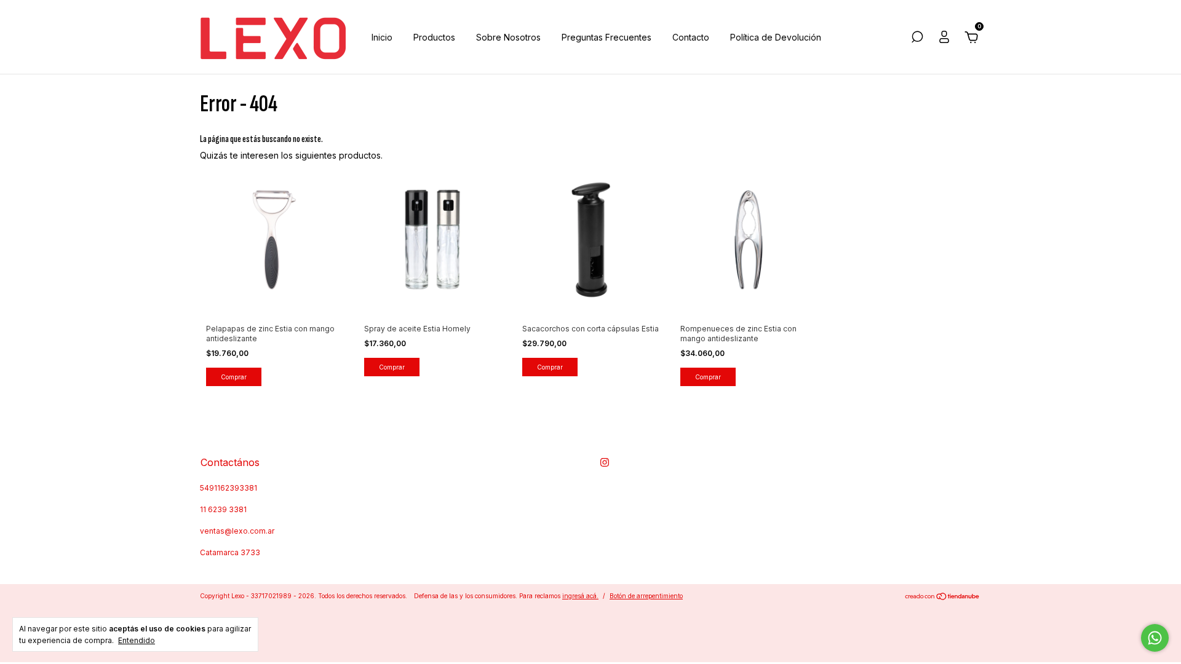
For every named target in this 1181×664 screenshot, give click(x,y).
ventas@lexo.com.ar (237, 531)
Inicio (382, 37)
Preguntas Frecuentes (606, 37)
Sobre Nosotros (508, 37)
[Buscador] (917, 38)
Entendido (136, 640)
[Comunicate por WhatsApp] (1155, 638)
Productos (434, 37)
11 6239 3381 (223, 509)
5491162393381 (228, 487)
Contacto (690, 37)
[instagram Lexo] (605, 462)
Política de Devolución (775, 37)
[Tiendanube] (942, 597)
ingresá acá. (580, 595)
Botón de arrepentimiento (646, 595)
